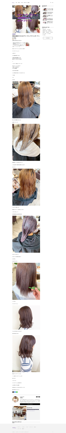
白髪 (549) (44, 32)
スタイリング (25, 2)
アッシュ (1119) (48, 29)
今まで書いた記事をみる (30, 404)
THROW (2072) (44, 29)
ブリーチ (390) (48, 33)
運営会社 (23, 428)
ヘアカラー (19, 2)
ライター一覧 (19, 428)
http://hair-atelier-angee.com (31, 410)
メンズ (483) (51, 32)
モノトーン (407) (44, 33)
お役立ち (28, 2)
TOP (16, 2)
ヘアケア (22, 2)
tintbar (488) (47, 32)
